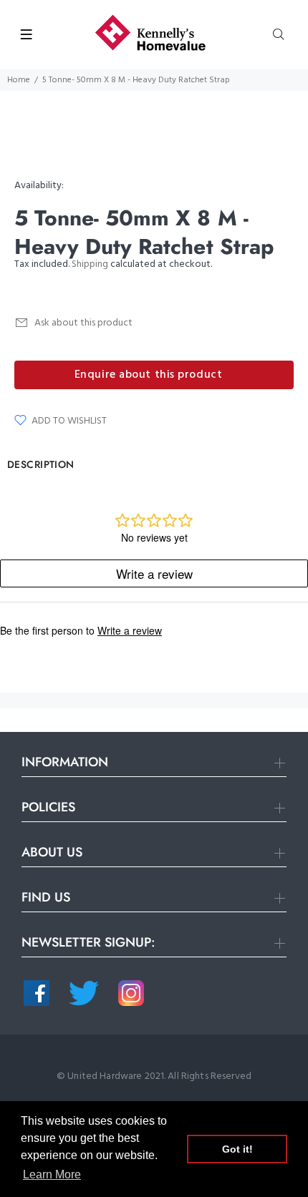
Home (18, 80)
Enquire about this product (148, 375)
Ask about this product (83, 323)
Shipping (90, 264)
